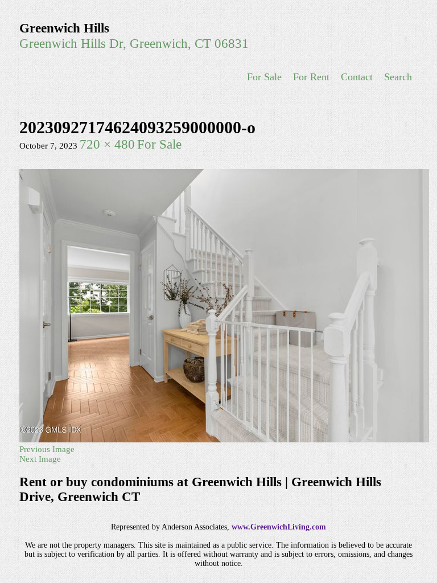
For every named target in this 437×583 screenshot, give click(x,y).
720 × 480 (107, 144)
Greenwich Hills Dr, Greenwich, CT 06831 (134, 43)
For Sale (264, 77)
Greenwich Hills (64, 28)
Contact (357, 77)
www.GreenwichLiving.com (279, 527)
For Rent (311, 77)
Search (398, 77)
